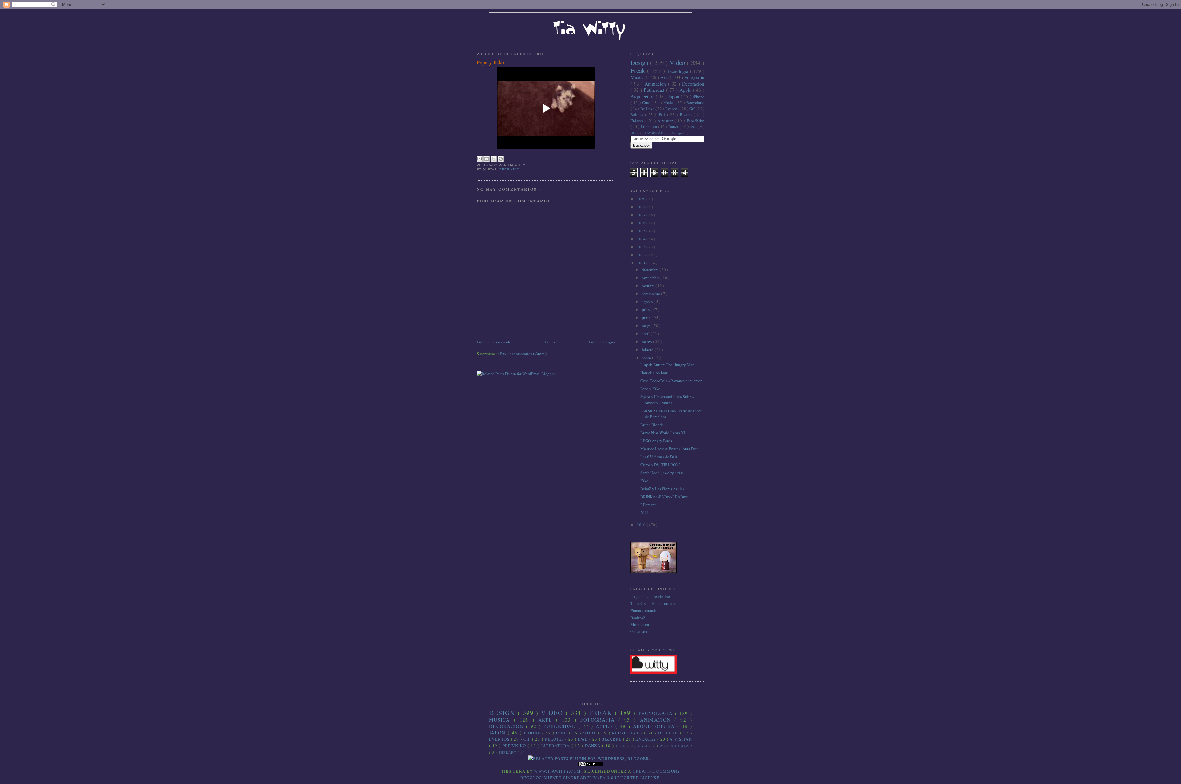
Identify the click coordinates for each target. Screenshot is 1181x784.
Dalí (633, 132)
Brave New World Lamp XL (663, 432)
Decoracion (693, 84)
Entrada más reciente (494, 342)
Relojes (637, 114)
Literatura (649, 126)
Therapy (677, 133)
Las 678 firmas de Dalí (658, 456)
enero (647, 357)
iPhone (698, 96)
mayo (647, 325)
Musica (638, 77)
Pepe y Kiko (490, 62)
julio (646, 309)
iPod (694, 126)
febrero (648, 349)
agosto (648, 301)
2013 (641, 247)
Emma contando (644, 610)
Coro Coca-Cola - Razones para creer (671, 380)
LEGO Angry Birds (656, 440)
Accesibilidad (654, 132)
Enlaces (637, 120)
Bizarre (687, 114)
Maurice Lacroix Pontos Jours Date (669, 448)
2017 (641, 215)
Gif (692, 108)
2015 (641, 231)
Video (678, 62)
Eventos (672, 108)
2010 (641, 524)
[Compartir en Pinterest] (501, 159)
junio (647, 317)
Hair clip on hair (653, 372)
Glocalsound (641, 631)
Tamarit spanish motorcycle (653, 603)
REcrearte (648, 504)
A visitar (666, 120)
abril (646, 333)
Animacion (656, 84)
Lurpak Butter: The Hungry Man (667, 364)
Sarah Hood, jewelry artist (661, 472)
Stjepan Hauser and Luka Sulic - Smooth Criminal (667, 400)
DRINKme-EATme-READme (664, 496)
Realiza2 (637, 617)
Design (640, 62)
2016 (641, 223)
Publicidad (655, 90)
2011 (641, 263)
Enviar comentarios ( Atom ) (523, 353)
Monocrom (639, 624)
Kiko (644, 480)
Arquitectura (643, 96)
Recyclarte (695, 102)
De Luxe (647, 108)
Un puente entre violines (650, 596)
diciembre (650, 269)
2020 (641, 199)
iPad (662, 114)
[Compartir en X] (494, 159)
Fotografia (694, 77)
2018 (641, 207)
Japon (674, 96)
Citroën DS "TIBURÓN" (660, 464)
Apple (686, 90)
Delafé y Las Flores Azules (662, 488)
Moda (669, 102)
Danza (674, 126)
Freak (638, 70)
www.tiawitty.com (557, 771)
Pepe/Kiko (509, 169)
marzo (647, 341)
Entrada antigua (602, 342)
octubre (648, 285)
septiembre (651, 293)
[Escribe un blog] (486, 159)
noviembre (651, 277)
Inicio (550, 342)
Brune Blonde (652, 424)
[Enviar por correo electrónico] (479, 159)
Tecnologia (678, 71)
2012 (641, 255)
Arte (665, 77)
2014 (641, 239)
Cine (647, 102)
